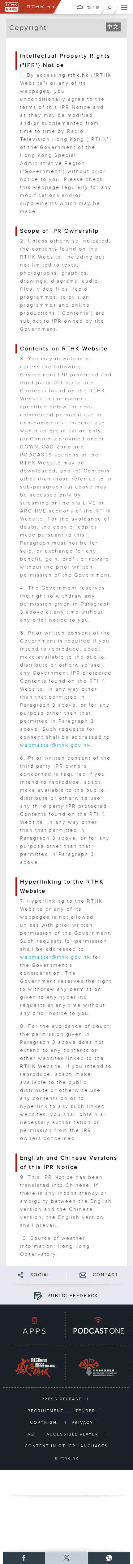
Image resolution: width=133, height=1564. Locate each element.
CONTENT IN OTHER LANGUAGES (66, 1446)
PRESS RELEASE (62, 1399)
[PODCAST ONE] (97, 1325)
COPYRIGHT (46, 1422)
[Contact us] (83, 1274)
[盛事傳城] (34, 1367)
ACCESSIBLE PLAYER (73, 1434)
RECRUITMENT (47, 1410)
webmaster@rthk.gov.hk (55, 745)
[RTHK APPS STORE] (34, 1325)
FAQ (30, 1434)
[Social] (20, 1274)
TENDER (86, 1410)
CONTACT (105, 1274)
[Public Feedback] (37, 1295)
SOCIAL (40, 1274)
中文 (113, 27)
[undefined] (79, 7)
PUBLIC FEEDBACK (73, 1295)
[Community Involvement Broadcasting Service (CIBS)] (97, 1367)
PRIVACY (83, 1422)
